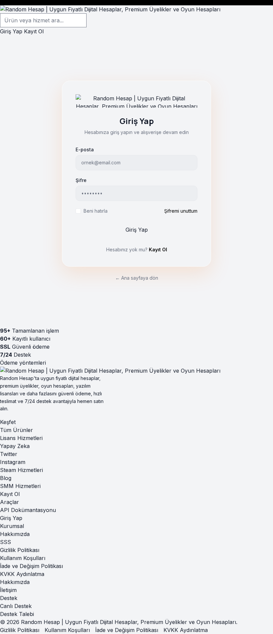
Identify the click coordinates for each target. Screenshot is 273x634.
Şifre (81, 180)
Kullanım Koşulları (22, 558)
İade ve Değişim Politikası (31, 566)
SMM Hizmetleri (20, 486)
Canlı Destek (16, 606)
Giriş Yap (11, 31)
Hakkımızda (15, 534)
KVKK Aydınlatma (22, 574)
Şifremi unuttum (180, 211)
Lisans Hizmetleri (21, 438)
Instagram (12, 462)
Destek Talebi (17, 614)
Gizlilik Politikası (19, 550)
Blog (5, 478)
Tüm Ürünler (16, 430)
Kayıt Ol (34, 31)
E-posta (85, 149)
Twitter (8, 454)
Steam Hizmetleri (21, 470)
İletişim (8, 590)
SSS (5, 542)
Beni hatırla (96, 211)
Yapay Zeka (15, 446)
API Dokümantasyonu (28, 510)
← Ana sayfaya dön (136, 278)
